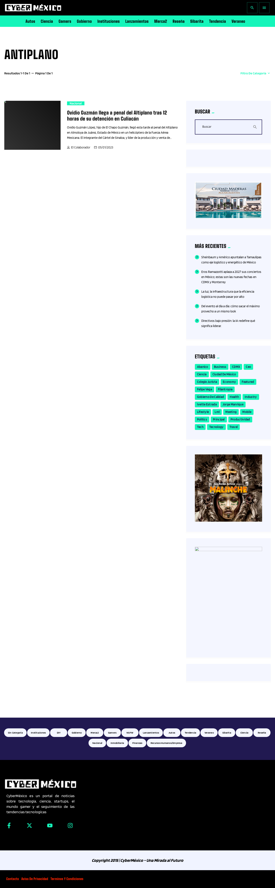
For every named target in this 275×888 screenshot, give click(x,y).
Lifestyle (203, 412)
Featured (248, 382)
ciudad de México (224, 374)
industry (251, 397)
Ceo (248, 367)
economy (229, 382)
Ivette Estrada (207, 404)
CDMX (236, 367)
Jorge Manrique (233, 404)
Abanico (202, 367)
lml (217, 412)
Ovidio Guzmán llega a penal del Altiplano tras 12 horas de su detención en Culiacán (117, 116)
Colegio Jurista (207, 382)
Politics (202, 419)
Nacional (76, 103)
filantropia (225, 389)
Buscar (206, 126)
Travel (233, 427)
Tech (200, 427)
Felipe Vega (204, 389)
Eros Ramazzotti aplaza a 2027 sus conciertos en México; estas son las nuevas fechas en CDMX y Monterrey (231, 277)
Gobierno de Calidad (210, 397)
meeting (231, 412)
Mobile (246, 412)
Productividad (240, 419)
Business (220, 367)
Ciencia (202, 374)
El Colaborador (80, 147)
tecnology (216, 427)
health (234, 397)
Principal (219, 419)
